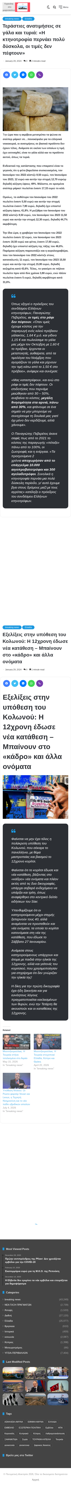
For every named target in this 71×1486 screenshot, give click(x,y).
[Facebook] (6, 74)
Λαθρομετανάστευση (55, 1433)
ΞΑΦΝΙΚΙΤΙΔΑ (10, 1439)
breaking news (12, 19)
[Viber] (39, 74)
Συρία (25, 1439)
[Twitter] (14, 74)
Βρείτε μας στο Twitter (19, 1455)
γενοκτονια (24, 1445)
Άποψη (8, 1310)
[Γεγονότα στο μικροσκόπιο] (16, 7)
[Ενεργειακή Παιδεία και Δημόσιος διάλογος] (13, 1373)
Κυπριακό (23, 1433)
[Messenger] (23, 74)
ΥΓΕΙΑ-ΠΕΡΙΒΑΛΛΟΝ (16, 1353)
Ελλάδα (28, 19)
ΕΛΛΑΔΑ (52, 1422)
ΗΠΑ (60, 1428)
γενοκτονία (9, 1445)
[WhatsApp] (31, 74)
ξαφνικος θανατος (42, 1445)
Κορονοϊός (9, 1433)
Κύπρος (9, 1342)
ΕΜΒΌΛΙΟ (9, 1428)
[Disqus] (35, 566)
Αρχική (35, 1479)
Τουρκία (59, 1439)
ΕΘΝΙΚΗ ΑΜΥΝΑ (35, 1422)
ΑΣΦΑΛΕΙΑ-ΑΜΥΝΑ (13, 1422)
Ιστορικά (9, 1331)
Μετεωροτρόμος (13, 1347)
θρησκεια (9, 1326)
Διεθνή (8, 1315)
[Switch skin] (48, 8)
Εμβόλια (49, 1428)
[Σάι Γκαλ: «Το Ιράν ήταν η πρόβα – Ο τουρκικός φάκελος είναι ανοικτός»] (57, 1399)
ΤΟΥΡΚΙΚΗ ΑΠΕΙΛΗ (41, 1439)
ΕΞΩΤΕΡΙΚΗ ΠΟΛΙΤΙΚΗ (30, 1428)
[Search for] (54, 8)
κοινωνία (9, 1337)
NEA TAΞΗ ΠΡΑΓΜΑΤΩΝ (18, 1305)
